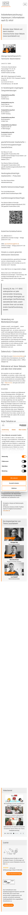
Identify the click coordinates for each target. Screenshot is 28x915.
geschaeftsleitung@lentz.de (12, 244)
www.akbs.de (6, 510)
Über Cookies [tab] (22, 429)
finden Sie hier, (8, 382)
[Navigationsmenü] (25, 4)
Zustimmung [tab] (5, 429)
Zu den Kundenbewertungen (14, 873)
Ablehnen (14, 488)
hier (7, 864)
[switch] (24, 461)
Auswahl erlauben (14, 483)
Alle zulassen (14, 478)
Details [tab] (14, 429)
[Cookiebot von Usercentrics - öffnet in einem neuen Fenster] (19, 425)
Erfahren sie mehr (8, 905)
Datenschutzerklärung (18, 356)
